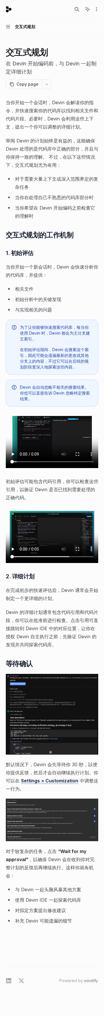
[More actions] (96, 9)
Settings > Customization (49, 781)
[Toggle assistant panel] (87, 9)
